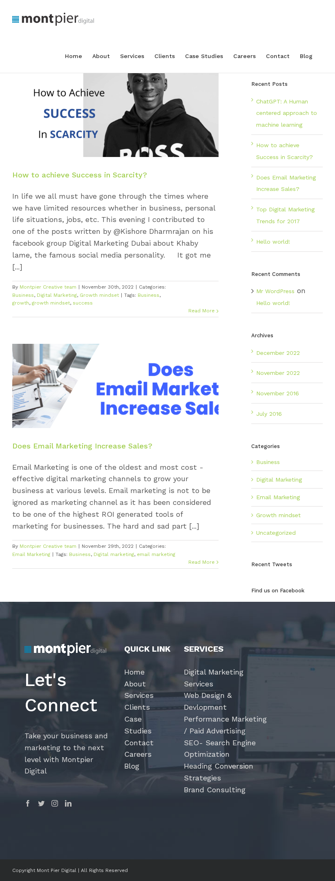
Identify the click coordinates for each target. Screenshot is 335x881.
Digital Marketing (57, 295)
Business (23, 295)
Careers (138, 754)
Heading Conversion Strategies (218, 772)
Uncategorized (276, 532)
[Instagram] (54, 803)
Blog (131, 766)
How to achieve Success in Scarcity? (81, 174)
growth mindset (51, 303)
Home (134, 672)
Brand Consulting (215, 789)
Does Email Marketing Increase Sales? (82, 446)
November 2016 (277, 393)
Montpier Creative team (48, 287)
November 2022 (278, 373)
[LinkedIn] (68, 803)
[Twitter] (41, 803)
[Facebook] (28, 803)
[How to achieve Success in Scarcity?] (115, 115)
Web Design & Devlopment (208, 701)
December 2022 (278, 353)
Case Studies (138, 725)
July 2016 (269, 413)
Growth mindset (99, 295)
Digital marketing (114, 554)
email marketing (156, 554)
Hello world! (273, 241)
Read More (201, 311)
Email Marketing (31, 554)
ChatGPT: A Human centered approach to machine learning (286, 113)
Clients (137, 707)
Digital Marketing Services (213, 678)
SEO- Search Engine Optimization (220, 748)
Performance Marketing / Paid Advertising (225, 725)
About (135, 683)
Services (139, 695)
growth (20, 303)
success (83, 303)
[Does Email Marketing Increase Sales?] (115, 386)
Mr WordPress (275, 291)
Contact (139, 742)
